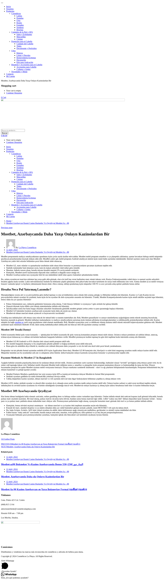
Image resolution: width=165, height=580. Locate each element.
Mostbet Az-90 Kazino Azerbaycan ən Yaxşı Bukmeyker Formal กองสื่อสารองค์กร (44, 489)
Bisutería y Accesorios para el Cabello (26, 65)
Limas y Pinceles (23, 55)
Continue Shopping (14, 93)
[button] (3, 97)
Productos (10, 11)
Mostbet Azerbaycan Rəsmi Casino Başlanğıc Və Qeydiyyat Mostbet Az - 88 (37, 223)
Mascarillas (21, 37)
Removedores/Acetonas (26, 58)
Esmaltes (20, 25)
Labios (19, 16)
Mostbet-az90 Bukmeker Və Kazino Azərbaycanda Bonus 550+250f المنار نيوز (42, 464)
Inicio (8, 6)
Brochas (19, 30)
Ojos (18, 20)
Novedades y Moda (19, 72)
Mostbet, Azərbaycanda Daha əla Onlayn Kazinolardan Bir (32, 476)
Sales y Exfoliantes (24, 34)
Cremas (19, 39)
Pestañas (19, 18)
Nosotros (10, 9)
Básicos (19, 53)
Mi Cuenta (10, 76)
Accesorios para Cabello (26, 67)
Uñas (13, 51)
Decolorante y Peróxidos (26, 48)
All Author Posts (8, 439)
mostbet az (19, 322)
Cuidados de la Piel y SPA (22, 32)
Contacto (10, 74)
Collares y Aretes (23, 69)
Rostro (19, 23)
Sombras (20, 27)
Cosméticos (16, 13)
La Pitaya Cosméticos (27, 247)
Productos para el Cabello (21, 41)
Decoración (21, 60)
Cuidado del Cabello (24, 44)
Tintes (18, 46)
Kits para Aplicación (24, 62)
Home (8, 221)
